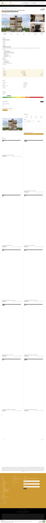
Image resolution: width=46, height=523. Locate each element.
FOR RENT (4, 487)
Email (3, 105)
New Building (8, 11)
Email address (25, 485)
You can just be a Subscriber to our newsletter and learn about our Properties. (31, 478)
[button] (44, 521)
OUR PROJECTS (4, 488)
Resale (42, 140)
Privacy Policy (20, 509)
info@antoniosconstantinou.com (26, 3)
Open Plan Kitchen (25, 83)
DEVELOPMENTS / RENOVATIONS (6, 489)
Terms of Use (11, 108)
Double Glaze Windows (5, 85)
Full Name (24, 479)
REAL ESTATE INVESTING (5, 491)
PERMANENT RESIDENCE (5, 490)
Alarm (3, 83)
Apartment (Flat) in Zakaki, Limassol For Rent (29, 245)
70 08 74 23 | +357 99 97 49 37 (26, 2)
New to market (16, 11)
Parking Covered (25, 84)
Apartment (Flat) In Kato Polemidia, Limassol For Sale (30, 409)
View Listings (42, 101)
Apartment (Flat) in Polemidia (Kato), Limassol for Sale (30, 300)
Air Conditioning (4, 82)
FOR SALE (4, 486)
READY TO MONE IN (17, 140)
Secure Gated (25, 85)
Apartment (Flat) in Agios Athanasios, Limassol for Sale (8, 300)
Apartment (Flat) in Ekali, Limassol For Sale (7, 245)
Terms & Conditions (25, 509)
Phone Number (25, 482)
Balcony (4, 84)
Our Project (14, 140)
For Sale (5, 11)
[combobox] (34, 123)
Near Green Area (25, 82)
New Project (12, 11)
